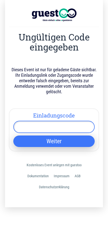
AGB (78, 176)
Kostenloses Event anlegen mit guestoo (54, 165)
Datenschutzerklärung (54, 187)
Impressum (62, 176)
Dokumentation (38, 176)
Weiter (54, 141)
